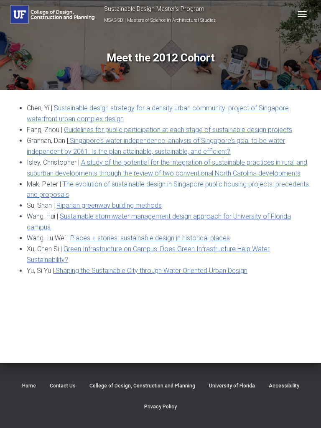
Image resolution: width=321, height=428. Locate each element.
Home (29, 386)
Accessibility (284, 386)
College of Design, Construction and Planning (142, 386)
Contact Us (63, 386)
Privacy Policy (160, 407)
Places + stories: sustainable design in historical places (150, 238)
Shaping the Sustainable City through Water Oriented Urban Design (150, 271)
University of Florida (232, 386)
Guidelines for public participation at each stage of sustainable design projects (178, 130)
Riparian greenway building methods (109, 205)
